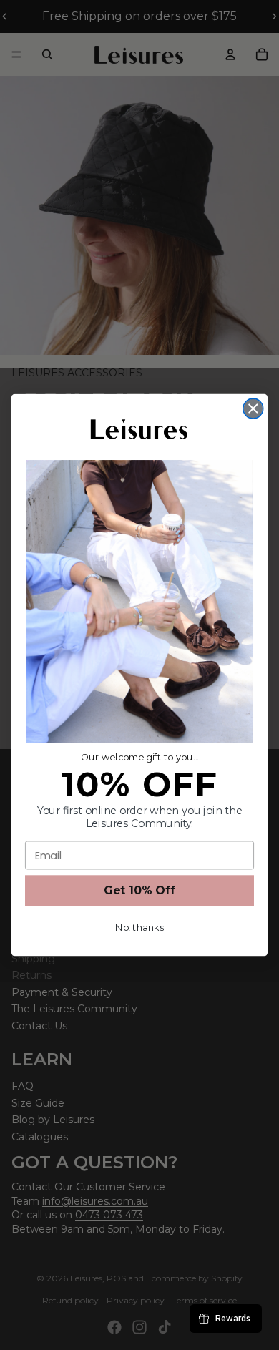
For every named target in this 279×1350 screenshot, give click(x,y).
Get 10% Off (139, 890)
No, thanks (139, 927)
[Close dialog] (253, 408)
